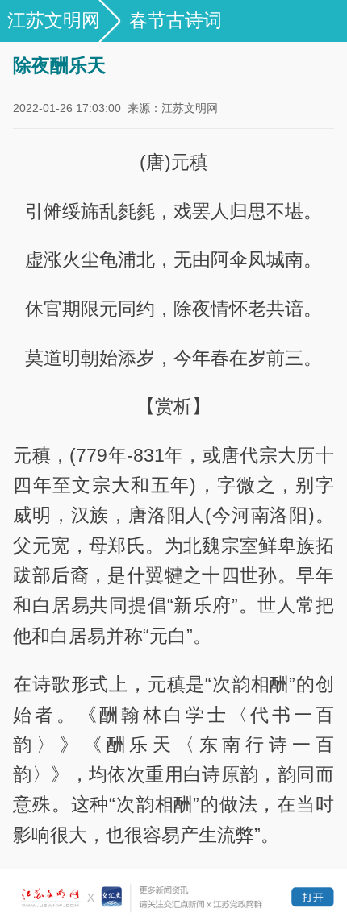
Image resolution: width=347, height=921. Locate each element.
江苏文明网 (53, 20)
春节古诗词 (175, 20)
